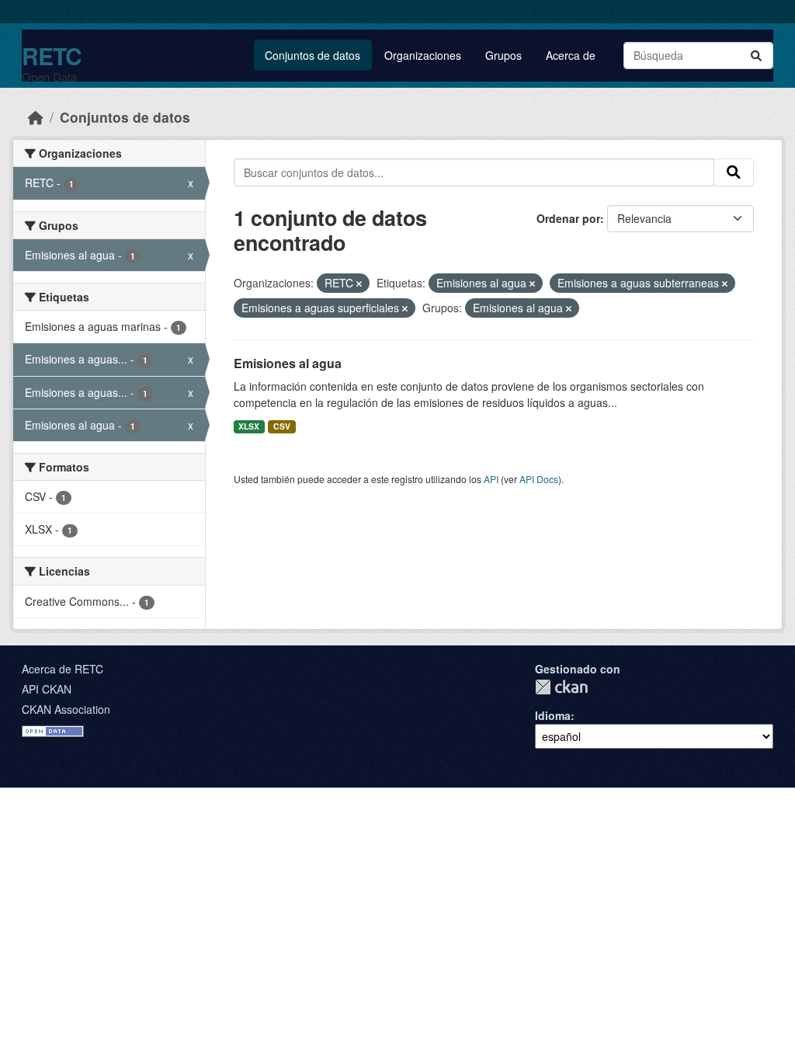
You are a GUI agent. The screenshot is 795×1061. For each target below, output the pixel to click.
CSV (281, 426)
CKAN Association (66, 709)
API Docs (538, 478)
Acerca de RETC (62, 669)
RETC (52, 55)
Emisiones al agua (288, 363)
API (491, 478)
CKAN (561, 687)
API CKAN (46, 689)
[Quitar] (359, 283)
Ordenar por (568, 218)
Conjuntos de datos (312, 55)
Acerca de (570, 55)
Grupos (503, 55)
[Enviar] (756, 55)
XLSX (248, 426)
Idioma (553, 715)
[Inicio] (35, 117)
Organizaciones (422, 55)
